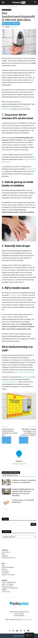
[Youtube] (28, 628)
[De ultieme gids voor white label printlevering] (6, 502)
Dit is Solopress (6, 552)
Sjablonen (4, 569)
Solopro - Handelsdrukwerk (9, 582)
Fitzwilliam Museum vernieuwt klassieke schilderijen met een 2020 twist (9, 432)
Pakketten (4, 590)
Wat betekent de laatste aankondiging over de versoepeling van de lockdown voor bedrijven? (28, 432)
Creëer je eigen (6, 591)
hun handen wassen (15, 295)
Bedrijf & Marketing (12, 7)
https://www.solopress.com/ (19, 463)
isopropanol (27, 159)
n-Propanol (7, 162)
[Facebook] (9, 628)
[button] (3, 2)
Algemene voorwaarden (8, 574)
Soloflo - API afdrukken (8, 584)
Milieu (3, 554)
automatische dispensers (9, 382)
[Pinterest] (21, 628)
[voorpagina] (3, 509)
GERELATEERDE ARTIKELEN (11, 473)
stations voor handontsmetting (24, 372)
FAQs (3, 565)
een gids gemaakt (30, 169)
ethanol (33, 159)
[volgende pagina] (6, 509)
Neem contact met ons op (8, 557)
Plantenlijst (5, 556)
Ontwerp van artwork (7, 586)
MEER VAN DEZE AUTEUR (10, 475)
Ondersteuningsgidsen (8, 567)
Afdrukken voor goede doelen (10, 588)
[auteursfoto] (19, 458)
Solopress (7, 26)
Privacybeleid (5, 573)
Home (3, 7)
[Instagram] (13, 628)
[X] (24, 628)
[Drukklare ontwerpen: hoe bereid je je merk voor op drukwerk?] (6, 482)
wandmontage (25, 377)
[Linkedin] (17, 628)
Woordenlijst (5, 571)
